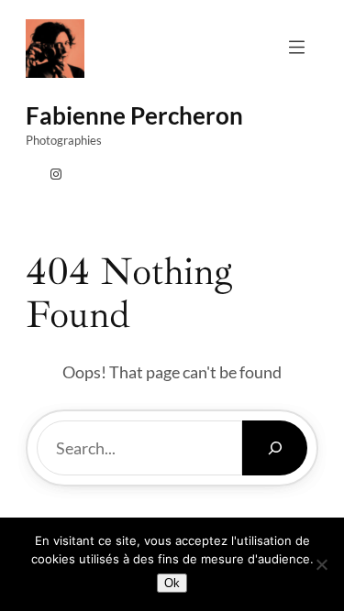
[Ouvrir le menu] (296, 47)
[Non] (321, 564)
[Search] (274, 447)
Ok (172, 583)
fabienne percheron (134, 115)
